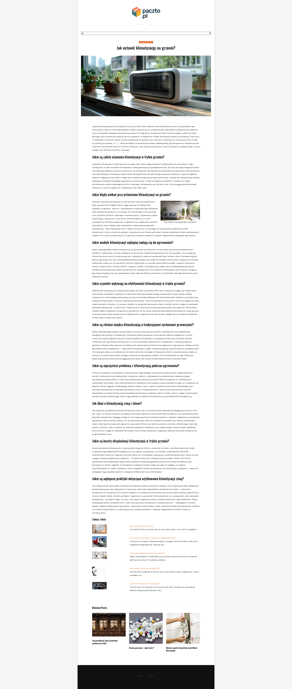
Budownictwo (146, 42)
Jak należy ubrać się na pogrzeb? (144, 568)
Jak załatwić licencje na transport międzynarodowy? (153, 538)
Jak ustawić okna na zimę (141, 526)
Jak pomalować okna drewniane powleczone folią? (105, 642)
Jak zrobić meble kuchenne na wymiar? (147, 553)
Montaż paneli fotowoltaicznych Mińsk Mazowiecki (181, 649)
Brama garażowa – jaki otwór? (141, 647)
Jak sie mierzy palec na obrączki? (145, 584)
